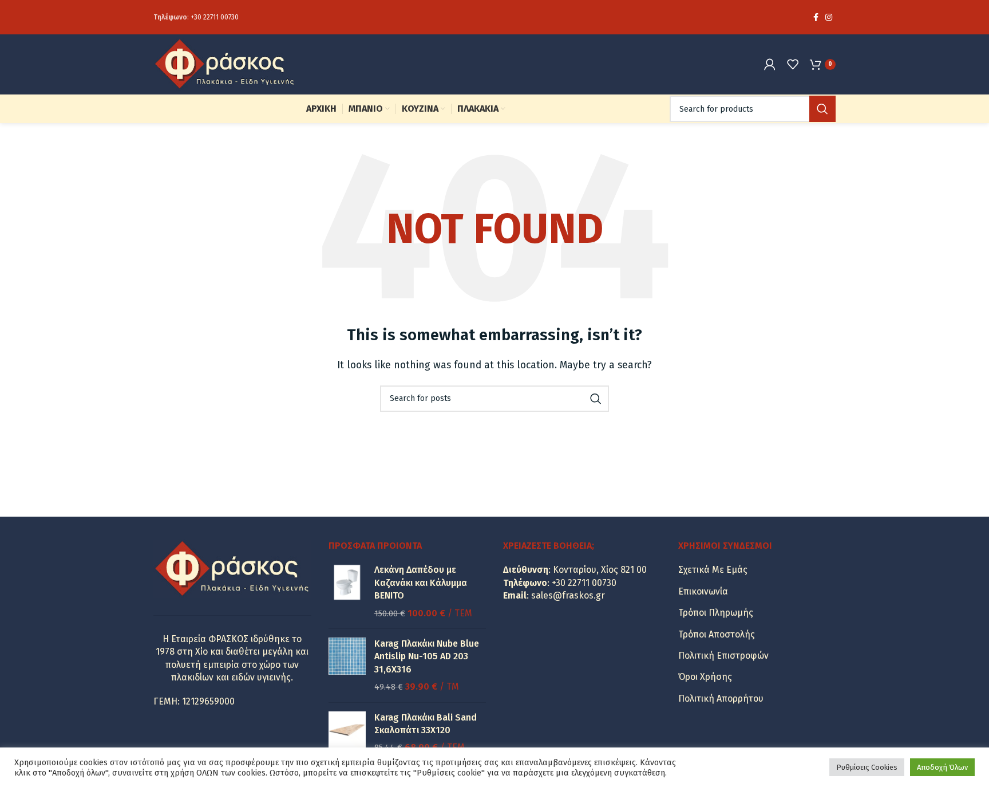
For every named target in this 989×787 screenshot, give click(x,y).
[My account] (769, 64)
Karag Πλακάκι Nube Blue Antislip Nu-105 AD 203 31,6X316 (426, 656)
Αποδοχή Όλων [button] (942, 767)
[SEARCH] (822, 109)
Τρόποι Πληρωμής (715, 612)
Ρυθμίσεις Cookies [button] (866, 767)
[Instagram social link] (829, 17)
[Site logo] (224, 63)
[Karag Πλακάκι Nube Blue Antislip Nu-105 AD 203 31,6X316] (347, 666)
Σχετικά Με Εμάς (712, 569)
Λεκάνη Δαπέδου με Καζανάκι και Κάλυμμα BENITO (420, 582)
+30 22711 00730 (215, 17)
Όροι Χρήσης (705, 676)
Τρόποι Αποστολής (716, 634)
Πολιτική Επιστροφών (723, 655)
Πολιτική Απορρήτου (720, 698)
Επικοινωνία (703, 591)
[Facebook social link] (816, 17)
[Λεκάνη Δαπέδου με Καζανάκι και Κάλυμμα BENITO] (347, 592)
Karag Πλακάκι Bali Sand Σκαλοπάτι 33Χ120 (425, 723)
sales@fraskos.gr (568, 595)
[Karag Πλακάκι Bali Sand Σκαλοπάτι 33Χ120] (347, 732)
